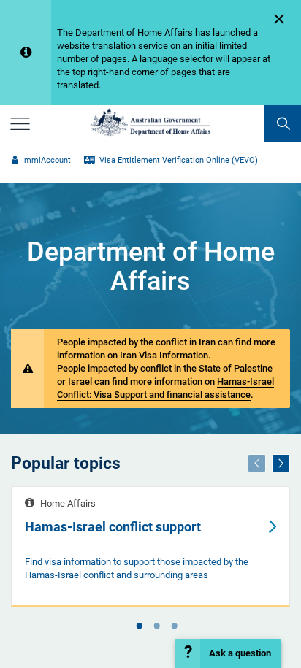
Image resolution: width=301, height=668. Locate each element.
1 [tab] (139, 627)
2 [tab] (156, 627)
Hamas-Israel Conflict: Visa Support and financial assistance (165, 388)
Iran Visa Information (164, 355)
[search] (282, 123)
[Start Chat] (228, 653)
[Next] (281, 463)
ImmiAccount (46, 160)
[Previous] (257, 463)
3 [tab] (174, 627)
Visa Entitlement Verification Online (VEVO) (177, 160)
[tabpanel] (150, 546)
